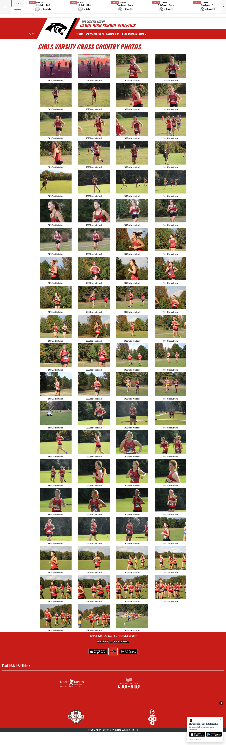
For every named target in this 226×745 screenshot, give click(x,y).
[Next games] (223, 6)
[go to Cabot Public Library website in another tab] (142, 683)
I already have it (195, 739)
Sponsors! (124, 641)
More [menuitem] (142, 34)
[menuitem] (94, 34)
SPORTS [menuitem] (79, 34)
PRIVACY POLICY (94, 730)
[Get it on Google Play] (214, 734)
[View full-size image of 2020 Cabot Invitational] (55, 66)
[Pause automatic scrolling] (221, 703)
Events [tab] (18, 3)
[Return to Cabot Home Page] (56, 28)
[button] (43, 6)
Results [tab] (17, 10)
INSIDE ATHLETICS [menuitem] (129, 34)
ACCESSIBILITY (108, 730)
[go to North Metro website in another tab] (84, 683)
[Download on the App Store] (197, 734)
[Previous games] (26, 6)
